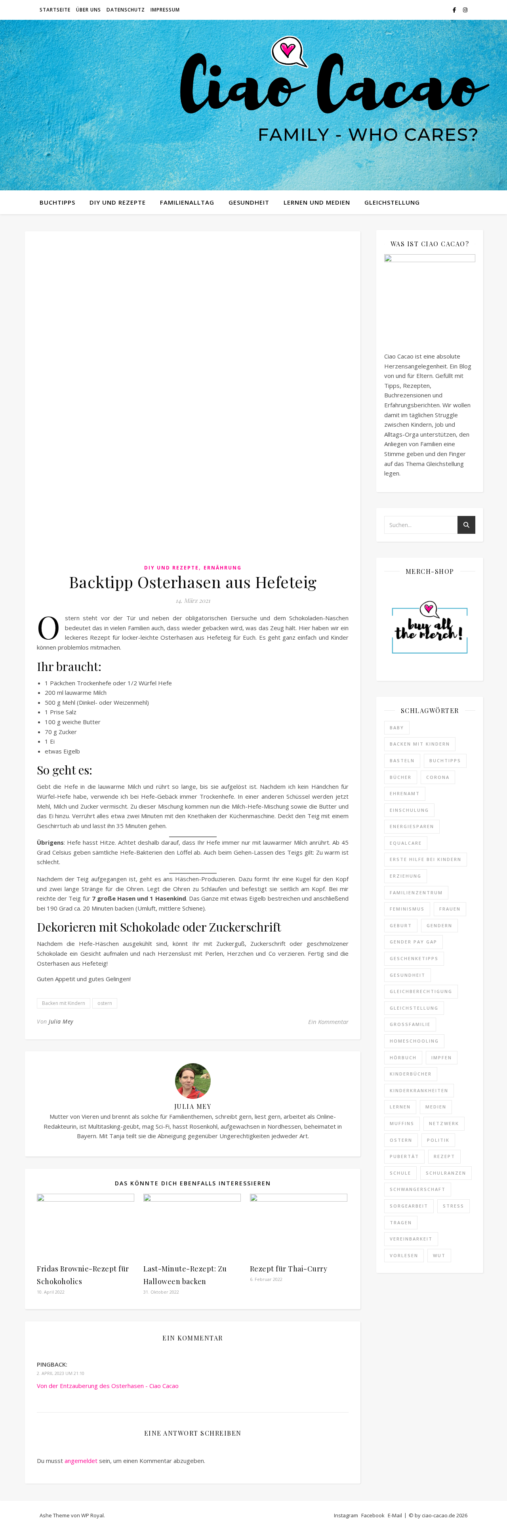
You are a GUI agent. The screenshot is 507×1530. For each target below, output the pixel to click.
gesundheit (407, 975)
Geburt (401, 925)
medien (435, 1107)
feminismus (407, 909)
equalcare (406, 843)
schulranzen (446, 1173)
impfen (441, 1057)
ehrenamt (405, 793)
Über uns (88, 9)
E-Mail (395, 1515)
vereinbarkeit (411, 1239)
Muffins (402, 1123)
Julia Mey (61, 1021)
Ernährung (223, 567)
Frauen (450, 909)
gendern (439, 925)
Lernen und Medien (317, 202)
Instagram (346, 1515)
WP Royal (92, 1515)
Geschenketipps (414, 958)
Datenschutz (126, 9)
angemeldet (81, 1461)
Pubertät (404, 1156)
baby (397, 727)
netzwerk (444, 1123)
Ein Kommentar (328, 1022)
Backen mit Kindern (63, 1003)
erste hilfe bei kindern (425, 859)
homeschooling (414, 1041)
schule (400, 1173)
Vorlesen (404, 1255)
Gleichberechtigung (421, 991)
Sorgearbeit (409, 1206)
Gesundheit (249, 202)
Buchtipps (57, 202)
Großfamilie (410, 1024)
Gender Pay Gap (413, 942)
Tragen (401, 1222)
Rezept (444, 1156)
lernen (400, 1107)
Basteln (402, 760)
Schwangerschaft (418, 1189)
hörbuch (403, 1057)
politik (438, 1140)
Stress (453, 1206)
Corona (438, 777)
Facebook (373, 1515)
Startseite (55, 9)
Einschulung (409, 810)
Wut (439, 1255)
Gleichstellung (392, 202)
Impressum (165, 9)
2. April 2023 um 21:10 (60, 1373)
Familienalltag (187, 202)
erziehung (405, 876)
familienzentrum (416, 892)
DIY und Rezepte (118, 202)
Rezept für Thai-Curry (289, 1268)
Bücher (401, 777)
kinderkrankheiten (419, 1090)
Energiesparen (412, 826)
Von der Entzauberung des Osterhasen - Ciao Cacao (108, 1386)
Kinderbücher (411, 1074)
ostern (104, 1003)
